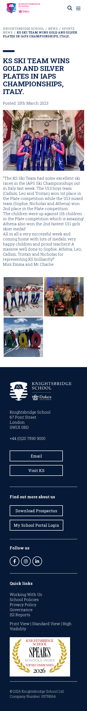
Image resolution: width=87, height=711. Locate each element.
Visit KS (36, 470)
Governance (21, 609)
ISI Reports (20, 614)
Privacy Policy (23, 604)
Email (36, 455)
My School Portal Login (36, 525)
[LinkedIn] (37, 561)
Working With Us (26, 594)
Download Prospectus (36, 510)
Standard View (46, 623)
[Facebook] (14, 561)
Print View (19, 623)
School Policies (24, 599)
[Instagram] (26, 561)
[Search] (69, 8)
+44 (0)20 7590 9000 (27, 438)
